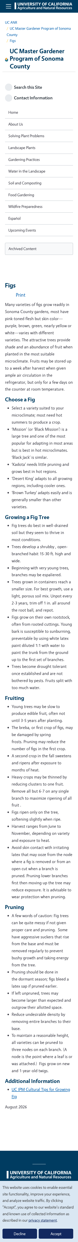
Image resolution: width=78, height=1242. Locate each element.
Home (13, 112)
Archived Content (22, 248)
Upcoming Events (22, 230)
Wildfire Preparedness (25, 206)
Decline (20, 1233)
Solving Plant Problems (26, 135)
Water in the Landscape (26, 171)
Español (14, 218)
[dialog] (39, 1211)
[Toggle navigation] (8, 6)
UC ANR (11, 22)
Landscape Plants (21, 147)
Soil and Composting (24, 182)
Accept (56, 1233)
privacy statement (42, 1220)
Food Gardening (21, 194)
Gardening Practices (24, 159)
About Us (15, 124)
